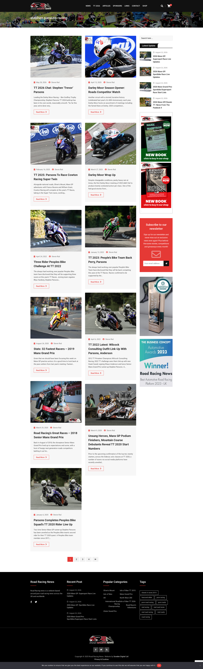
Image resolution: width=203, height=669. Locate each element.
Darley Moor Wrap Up (102, 175)
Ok (159, 665)
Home (34, 23)
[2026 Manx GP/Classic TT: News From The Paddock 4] (145, 102)
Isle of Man (107, 594)
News (88, 6)
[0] (168, 5)
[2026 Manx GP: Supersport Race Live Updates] (145, 56)
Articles (106, 6)
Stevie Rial (55, 82)
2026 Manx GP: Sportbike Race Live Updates (161, 74)
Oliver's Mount (109, 590)
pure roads (162, 602)
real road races (159, 607)
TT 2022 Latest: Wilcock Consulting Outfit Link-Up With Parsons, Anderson (107, 349)
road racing (146, 617)
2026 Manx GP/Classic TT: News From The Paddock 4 (162, 105)
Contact (136, 6)
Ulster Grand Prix (110, 611)
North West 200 (126, 598)
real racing (145, 607)
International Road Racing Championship (112, 603)
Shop (144, 6)
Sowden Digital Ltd (121, 656)
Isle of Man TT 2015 (127, 590)
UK (104, 598)
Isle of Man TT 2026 (127, 601)
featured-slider (147, 597)
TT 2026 (96, 6)
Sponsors (117, 6)
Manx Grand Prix (126, 594)
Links (127, 6)
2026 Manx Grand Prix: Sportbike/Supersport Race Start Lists (162, 90)
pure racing (161, 597)
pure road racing (148, 602)
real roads (161, 612)
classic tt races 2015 (149, 593)
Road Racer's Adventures (131, 606)
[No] (200, 665)
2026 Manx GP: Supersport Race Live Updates (162, 59)
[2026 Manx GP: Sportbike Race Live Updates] (145, 71)
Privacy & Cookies (101, 659)
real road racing (147, 612)
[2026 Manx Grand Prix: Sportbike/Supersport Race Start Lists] (145, 86)
